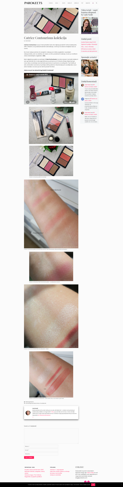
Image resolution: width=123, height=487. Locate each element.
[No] (121, 484)
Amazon (88, 3)
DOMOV (51, 3)
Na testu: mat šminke (56, 473)
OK (93, 484)
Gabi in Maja (90, 472)
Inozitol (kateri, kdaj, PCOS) (88, 42)
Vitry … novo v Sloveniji (87, 46)
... (33, 416)
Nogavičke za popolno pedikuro (33, 476)
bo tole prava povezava (44, 415)
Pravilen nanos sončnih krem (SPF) (34, 469)
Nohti (63, 3)
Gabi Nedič (88, 85)
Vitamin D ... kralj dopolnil (57, 469)
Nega (56, 3)
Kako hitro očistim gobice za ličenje (59, 471)
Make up (70, 3)
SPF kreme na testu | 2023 (88, 49)
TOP (82, 3)
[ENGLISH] (93, 3)
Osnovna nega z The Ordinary (33, 475)
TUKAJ (52, 412)
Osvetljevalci (43, 403)
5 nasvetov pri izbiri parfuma (89, 51)
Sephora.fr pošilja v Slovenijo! (89, 44)
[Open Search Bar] (96, 3)
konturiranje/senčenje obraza (33, 403)
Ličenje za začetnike (55, 475)
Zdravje (76, 3)
